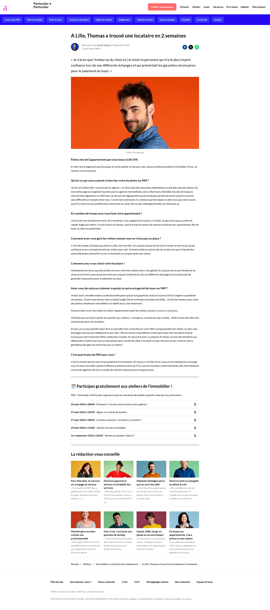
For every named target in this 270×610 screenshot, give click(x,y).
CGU (125, 581)
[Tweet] (190, 47)
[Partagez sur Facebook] (184, 47)
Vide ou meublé (34, 19)
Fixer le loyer (55, 19)
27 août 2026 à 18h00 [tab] (106, 419)
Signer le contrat (104, 19)
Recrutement (182, 581)
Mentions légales (128, 599)
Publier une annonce (162, 6)
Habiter (245, 6)
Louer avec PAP (12, 19)
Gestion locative (145, 19)
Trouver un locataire (79, 19)
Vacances (218, 6)
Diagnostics (124, 19)
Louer (206, 6)
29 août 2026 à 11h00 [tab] (98, 427)
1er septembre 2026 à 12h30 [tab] (103, 435)
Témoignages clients (157, 581)
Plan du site (57, 581)
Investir (217, 19)
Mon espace (259, 6)
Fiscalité (186, 19)
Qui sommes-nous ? (80, 581)
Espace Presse (205, 581)
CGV (137, 581)
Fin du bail (202, 19)
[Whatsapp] (196, 47)
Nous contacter (106, 581)
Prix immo (232, 6)
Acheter (184, 6)
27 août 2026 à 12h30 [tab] (99, 412)
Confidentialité (145, 599)
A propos (187, 599)
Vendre (196, 6)
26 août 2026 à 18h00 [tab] (109, 404)
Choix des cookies (172, 599)
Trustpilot (99, 591)
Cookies (158, 599)
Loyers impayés (167, 19)
